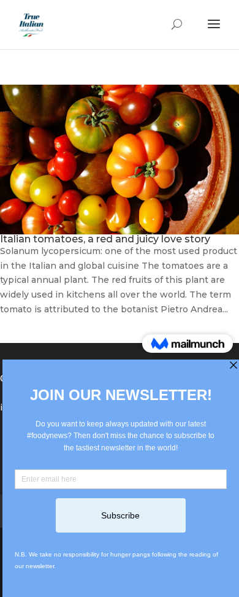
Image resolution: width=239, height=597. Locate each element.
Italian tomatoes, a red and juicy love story (105, 239)
